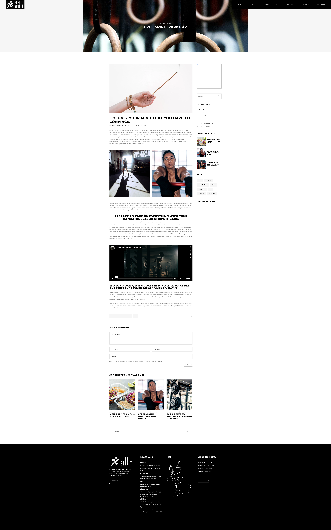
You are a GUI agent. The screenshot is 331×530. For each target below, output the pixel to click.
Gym (213, 184)
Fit (200, 180)
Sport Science (202, 120)
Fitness (145, 125)
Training (212, 193)
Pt (135, 316)
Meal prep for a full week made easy (122, 415)
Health (199, 112)
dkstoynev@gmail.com (119, 125)
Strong (201, 193)
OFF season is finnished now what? (147, 416)
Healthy (127, 316)
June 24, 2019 (171, 412)
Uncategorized (203, 126)
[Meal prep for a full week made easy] (122, 394)
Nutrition (155, 412)
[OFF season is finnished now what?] (151, 394)
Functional (115, 316)
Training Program (204, 123)
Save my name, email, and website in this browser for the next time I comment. (136, 361)
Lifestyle (126, 412)
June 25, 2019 (134, 125)
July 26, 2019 (113, 412)
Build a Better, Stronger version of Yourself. (179, 416)
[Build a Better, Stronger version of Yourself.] (179, 394)
